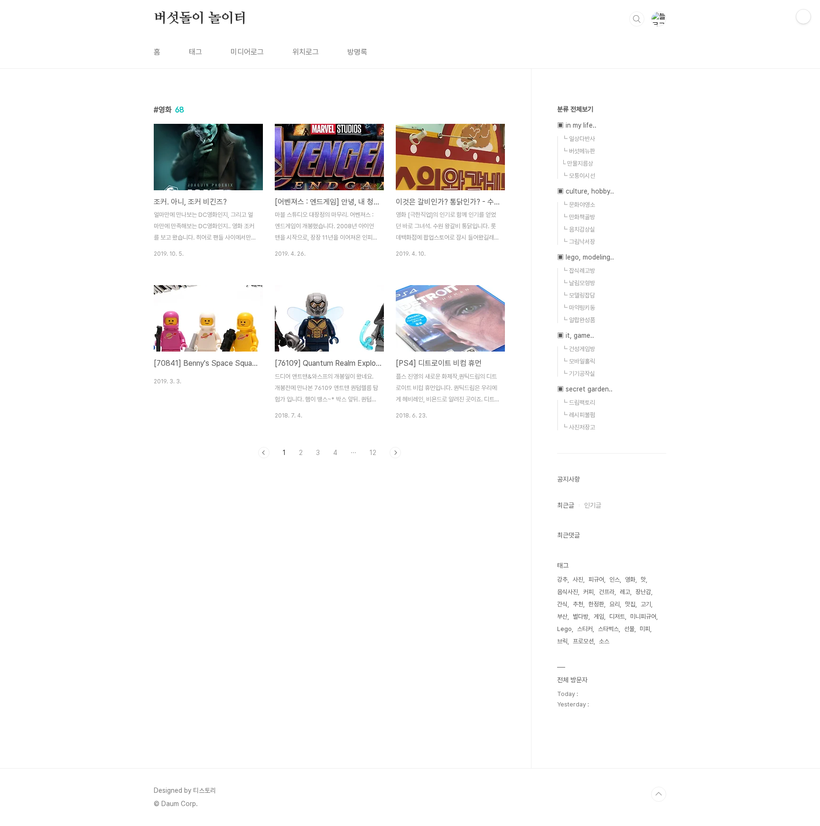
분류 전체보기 (575, 109)
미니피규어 (643, 616)
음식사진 (567, 591)
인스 (614, 579)
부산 (562, 616)
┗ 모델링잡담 (578, 295)
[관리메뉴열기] (803, 16)
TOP (658, 794)
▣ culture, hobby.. (585, 191)
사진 (578, 579)
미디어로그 (247, 51)
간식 (562, 604)
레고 (625, 591)
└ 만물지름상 (577, 163)
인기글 (592, 505)
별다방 (580, 616)
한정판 (596, 604)
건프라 (607, 591)
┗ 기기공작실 (578, 373)
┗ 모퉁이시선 (578, 175)
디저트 (617, 616)
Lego (564, 628)
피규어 (596, 579)
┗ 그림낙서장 (578, 241)
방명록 (357, 51)
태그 (195, 51)
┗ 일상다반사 (578, 138)
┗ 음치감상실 (578, 229)
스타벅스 (608, 628)
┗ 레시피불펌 (578, 414)
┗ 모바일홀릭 (578, 361)
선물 (629, 628)
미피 (645, 628)
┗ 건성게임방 (578, 349)
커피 (588, 591)
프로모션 (583, 641)
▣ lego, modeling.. (585, 257)
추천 (578, 604)
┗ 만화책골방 (578, 217)
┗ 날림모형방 (578, 283)
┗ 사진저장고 (578, 427)
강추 (562, 579)
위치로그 (305, 51)
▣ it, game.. (575, 335)
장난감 (643, 591)
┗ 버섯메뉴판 (578, 151)
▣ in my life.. (576, 125)
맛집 (630, 604)
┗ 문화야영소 (578, 204)
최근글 (565, 505)
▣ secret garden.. (585, 389)
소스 (604, 641)
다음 (395, 452)
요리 (614, 604)
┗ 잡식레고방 (578, 270)
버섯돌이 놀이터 (200, 18)
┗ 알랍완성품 (578, 320)
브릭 (562, 641)
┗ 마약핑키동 (578, 307)
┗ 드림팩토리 (578, 402)
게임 (599, 616)
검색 (637, 19)
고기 (646, 604)
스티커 (585, 628)
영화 (630, 579)
